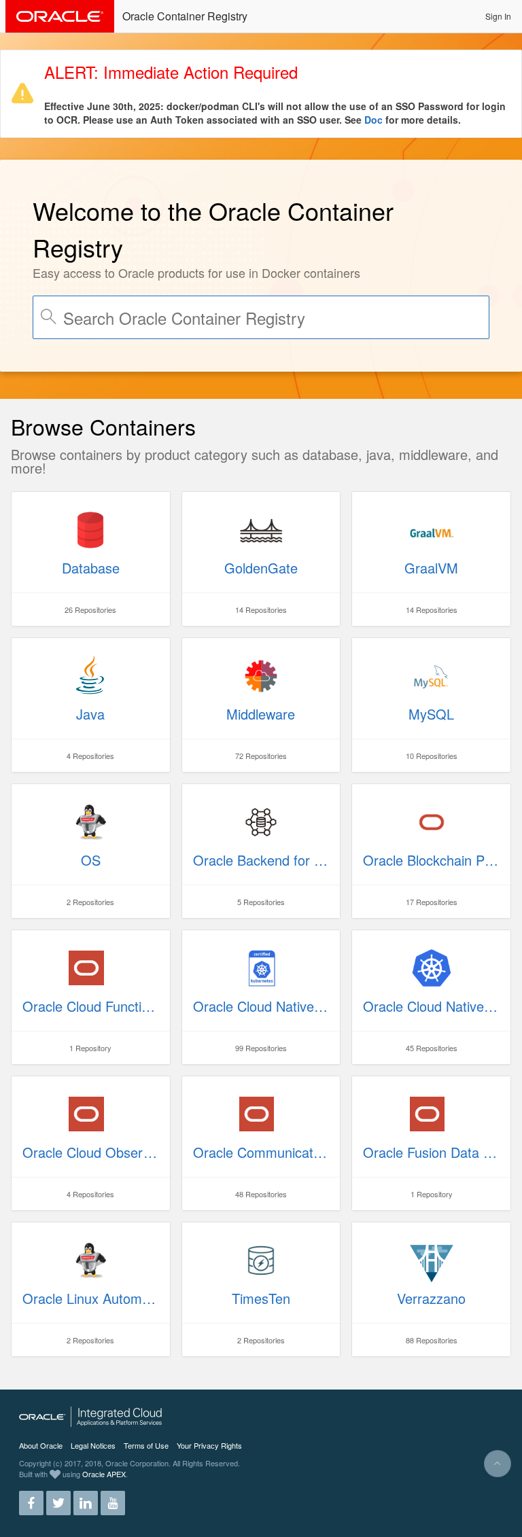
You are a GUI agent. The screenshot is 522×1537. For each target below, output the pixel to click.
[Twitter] (58, 1497)
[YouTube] (113, 1497)
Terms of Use (146, 1445)
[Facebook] (31, 1497)
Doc (373, 119)
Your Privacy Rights (209, 1445)
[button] (498, 16)
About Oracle (41, 1445)
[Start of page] (497, 1463)
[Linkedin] (85, 1497)
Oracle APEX (104, 1473)
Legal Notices (93, 1445)
